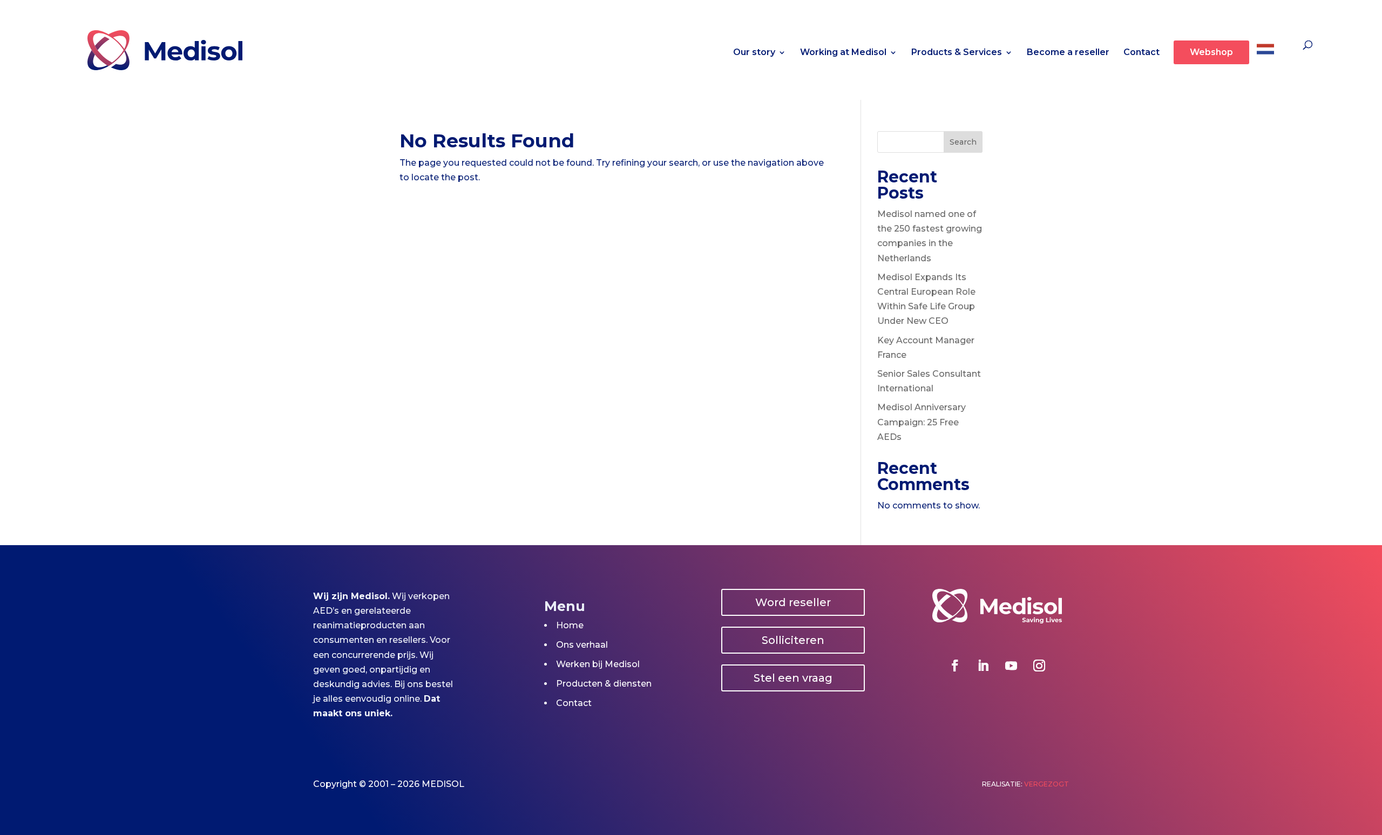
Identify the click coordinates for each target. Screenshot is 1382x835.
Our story (754, 53)
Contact (1141, 53)
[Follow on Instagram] (1039, 665)
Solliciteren (793, 640)
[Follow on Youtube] (1011, 665)
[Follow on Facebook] (955, 665)
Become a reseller (1068, 53)
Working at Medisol (843, 53)
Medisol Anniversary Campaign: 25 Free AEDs (921, 422)
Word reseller (793, 602)
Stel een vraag (793, 677)
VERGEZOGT (1046, 784)
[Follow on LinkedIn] (983, 665)
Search (963, 142)
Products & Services (956, 53)
